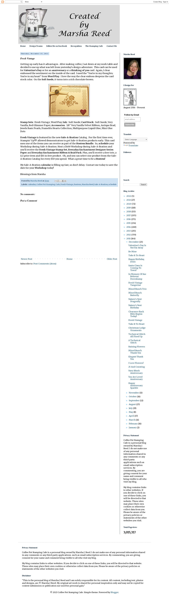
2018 (128, 211)
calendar (32, 184)
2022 (129, 196)
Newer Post (26, 259)
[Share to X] (60, 181)
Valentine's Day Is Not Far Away (137, 246)
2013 (128, 231)
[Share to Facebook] (63, 181)
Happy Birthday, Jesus (136, 260)
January (133, 427)
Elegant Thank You (135, 357)
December (134, 242)
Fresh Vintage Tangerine (135, 283)
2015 (128, 223)
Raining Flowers (136, 346)
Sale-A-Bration (101, 184)
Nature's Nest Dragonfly (135, 300)
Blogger (114, 592)
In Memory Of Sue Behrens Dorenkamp (137, 276)
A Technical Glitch (134, 341)
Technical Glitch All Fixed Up (136, 335)
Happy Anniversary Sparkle (135, 385)
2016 (128, 219)
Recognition (76, 46)
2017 (128, 215)
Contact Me (112, 46)
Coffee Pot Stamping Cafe (48, 184)
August (132, 404)
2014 (128, 227)
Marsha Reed (88, 184)
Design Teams (36, 46)
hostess (77, 184)
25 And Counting (136, 367)
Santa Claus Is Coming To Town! (135, 267)
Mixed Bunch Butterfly (135, 294)
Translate (133, 145)
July (131, 408)
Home (23, 46)
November (134, 392)
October (133, 396)
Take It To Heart (136, 255)
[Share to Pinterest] (65, 181)
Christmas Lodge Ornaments (136, 329)
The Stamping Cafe (94, 46)
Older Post (112, 259)
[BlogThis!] (58, 181)
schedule (112, 184)
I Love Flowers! (136, 363)
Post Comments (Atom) (44, 263)
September (134, 400)
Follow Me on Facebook (56, 46)
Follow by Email (131, 115)
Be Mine (132, 251)
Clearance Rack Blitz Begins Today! (136, 314)
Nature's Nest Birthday (135, 306)
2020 (129, 204)
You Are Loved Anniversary (135, 378)
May (131, 412)
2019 (128, 207)
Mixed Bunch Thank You (135, 351)
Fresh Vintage (66, 184)
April (131, 416)
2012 (128, 234)
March (132, 420)
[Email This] (56, 181)
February (133, 423)
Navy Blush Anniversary (135, 371)
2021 (128, 200)
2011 (128, 238)
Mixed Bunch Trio (137, 289)
